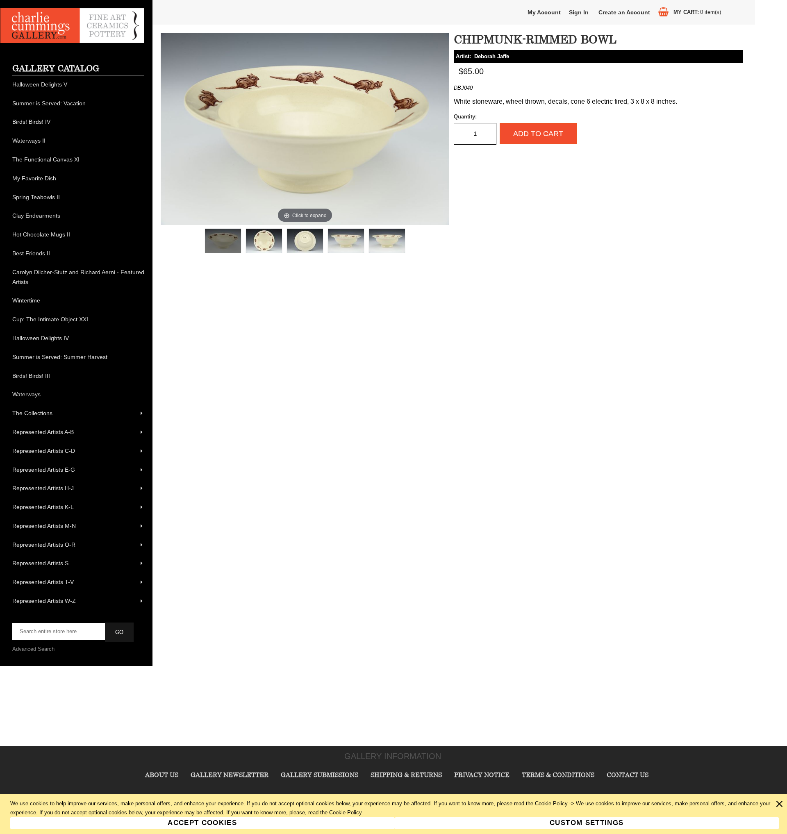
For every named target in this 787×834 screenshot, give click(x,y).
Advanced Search (33, 649)
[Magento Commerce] (72, 41)
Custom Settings (586, 823)
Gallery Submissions (319, 774)
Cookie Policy (551, 803)
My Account (544, 12)
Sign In (579, 12)
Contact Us (627, 774)
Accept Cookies (202, 823)
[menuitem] (78, 84)
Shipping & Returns (406, 774)
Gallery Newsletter (229, 774)
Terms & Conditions (558, 774)
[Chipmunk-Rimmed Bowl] (223, 241)
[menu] (78, 343)
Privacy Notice (482, 774)
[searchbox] (59, 631)
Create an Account (624, 12)
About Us (161, 774)
